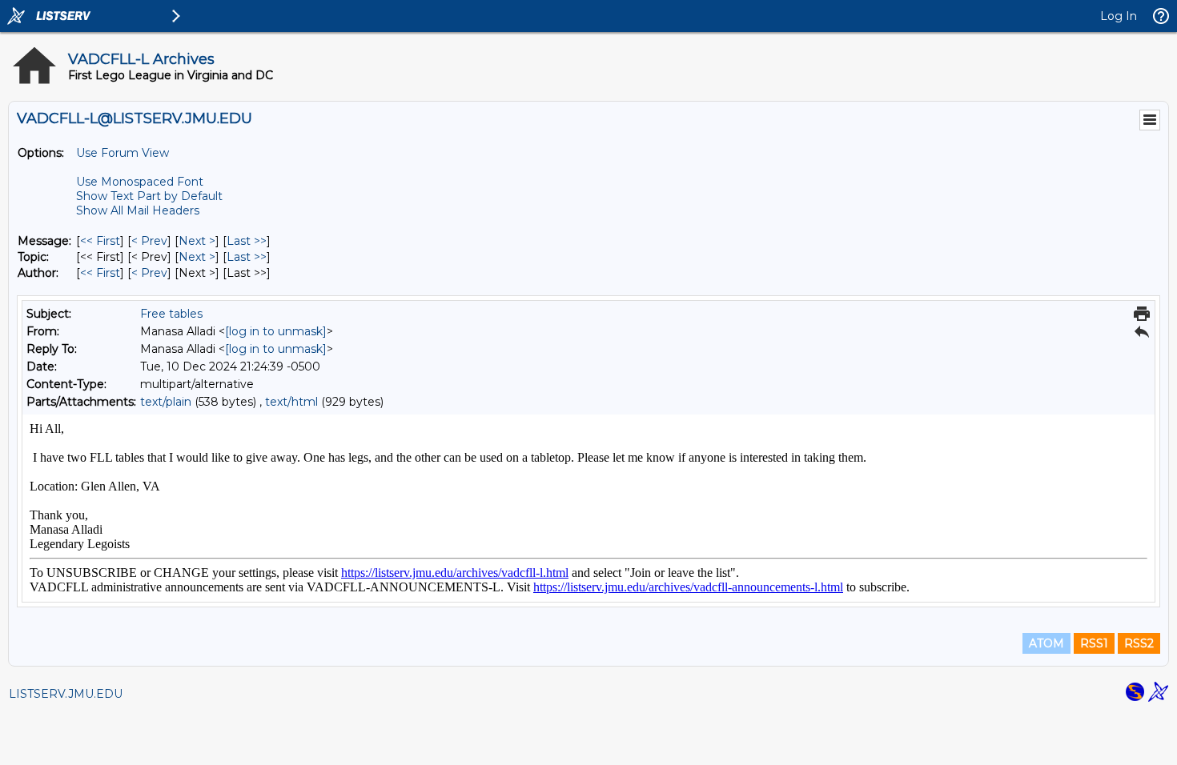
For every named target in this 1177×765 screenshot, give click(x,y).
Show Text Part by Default (149, 196)
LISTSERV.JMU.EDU (66, 694)
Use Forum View (122, 153)
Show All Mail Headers (137, 210)
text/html (291, 402)
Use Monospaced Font (139, 181)
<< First (100, 241)
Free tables (171, 313)
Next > (197, 241)
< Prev (149, 241)
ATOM (1046, 643)
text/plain (165, 402)
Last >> (247, 241)
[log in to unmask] (276, 331)
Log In (1118, 16)
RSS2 (1139, 643)
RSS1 (1094, 643)
